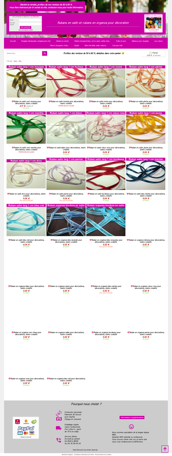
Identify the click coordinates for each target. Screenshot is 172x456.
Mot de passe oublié (25, 30)
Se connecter (25, 27)
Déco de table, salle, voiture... (95, 45)
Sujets (76, 45)
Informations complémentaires (132, 417)
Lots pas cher (117, 45)
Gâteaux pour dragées (140, 41)
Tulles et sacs (121, 41)
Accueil (12, 41)
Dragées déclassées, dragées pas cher (36, 41)
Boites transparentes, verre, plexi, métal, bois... (92, 41)
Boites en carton (62, 41)
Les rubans (158, 41)
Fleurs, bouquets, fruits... (59, 45)
